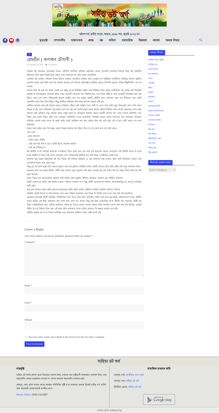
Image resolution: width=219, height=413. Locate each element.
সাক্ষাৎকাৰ (76, 40)
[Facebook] (5, 40)
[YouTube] (11, 40)
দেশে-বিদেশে (153, 69)
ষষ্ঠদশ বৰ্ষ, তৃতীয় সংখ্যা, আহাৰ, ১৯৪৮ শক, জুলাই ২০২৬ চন (109, 34)
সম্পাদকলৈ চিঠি (154, 106)
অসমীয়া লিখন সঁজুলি (156, 59)
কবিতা (112, 40)
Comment (30, 242)
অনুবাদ (150, 101)
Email (28, 302)
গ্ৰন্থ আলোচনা (153, 73)
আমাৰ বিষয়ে (172, 40)
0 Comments (52, 64)
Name (28, 285)
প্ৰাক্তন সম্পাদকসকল (156, 110)
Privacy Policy (23, 394)
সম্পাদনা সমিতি (154, 115)
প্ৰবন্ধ (91, 40)
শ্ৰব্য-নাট (151, 129)
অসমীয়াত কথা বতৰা (135, 375)
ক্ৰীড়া (150, 87)
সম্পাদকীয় (59, 40)
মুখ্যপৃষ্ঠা (44, 40)
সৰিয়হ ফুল (152, 147)
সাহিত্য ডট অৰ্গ (132, 381)
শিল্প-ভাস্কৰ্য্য (152, 152)
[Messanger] (17, 40)
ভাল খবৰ (151, 143)
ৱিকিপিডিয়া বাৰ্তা (154, 138)
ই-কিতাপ (151, 124)
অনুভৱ (150, 92)
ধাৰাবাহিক (127, 40)
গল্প (101, 40)
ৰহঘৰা (156, 40)
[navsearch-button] (202, 40)
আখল (150, 78)
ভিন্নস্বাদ (143, 40)
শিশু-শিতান (152, 133)
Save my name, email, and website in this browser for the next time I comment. (67, 337)
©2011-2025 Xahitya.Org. (109, 410)
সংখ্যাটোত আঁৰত (154, 120)
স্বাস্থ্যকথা (151, 96)
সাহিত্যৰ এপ (152, 64)
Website (28, 320)
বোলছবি (151, 83)
